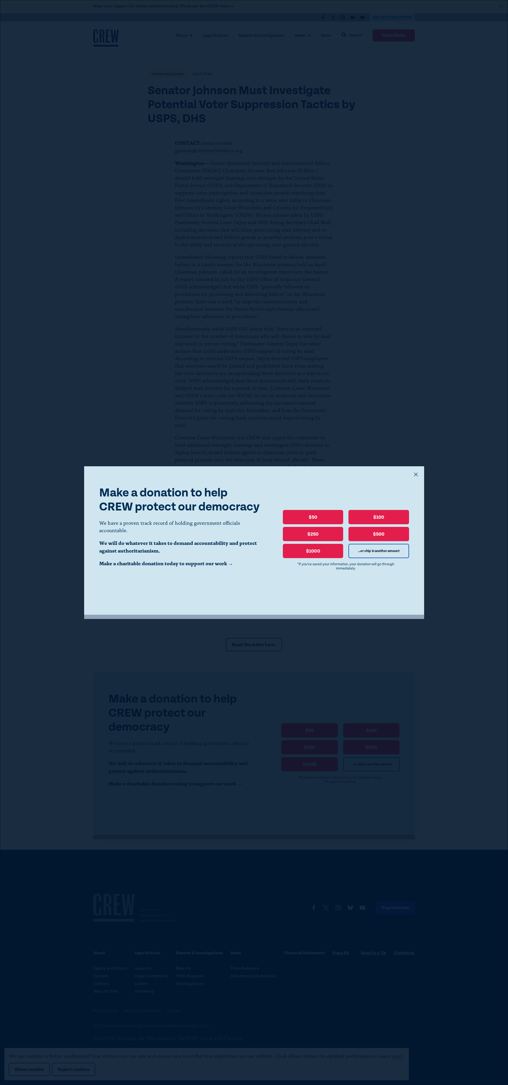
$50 (313, 517)
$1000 (313, 551)
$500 (379, 534)
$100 (378, 517)
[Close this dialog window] (416, 474)
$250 (313, 534)
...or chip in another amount (379, 551)
